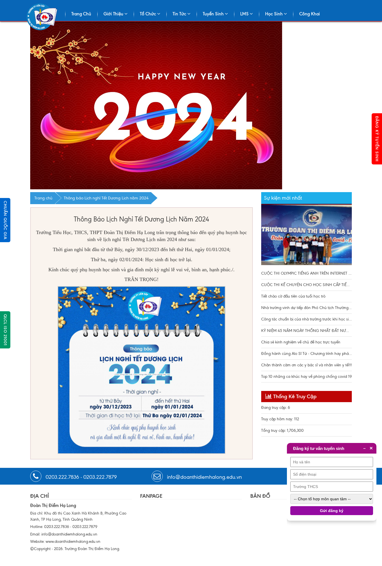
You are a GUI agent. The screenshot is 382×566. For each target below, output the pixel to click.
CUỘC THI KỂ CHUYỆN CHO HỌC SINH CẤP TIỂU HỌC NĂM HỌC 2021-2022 (306, 284)
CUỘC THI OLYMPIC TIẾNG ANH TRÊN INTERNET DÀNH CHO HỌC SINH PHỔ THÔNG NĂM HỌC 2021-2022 (306, 236)
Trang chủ (81, 13)
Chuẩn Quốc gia (5, 220)
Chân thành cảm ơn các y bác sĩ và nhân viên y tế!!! (306, 365)
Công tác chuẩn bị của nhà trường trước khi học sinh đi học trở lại (306, 319)
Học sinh (274, 13)
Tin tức (180, 13)
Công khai (309, 13)
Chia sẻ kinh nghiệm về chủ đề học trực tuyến (300, 342)
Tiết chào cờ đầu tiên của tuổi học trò (293, 296)
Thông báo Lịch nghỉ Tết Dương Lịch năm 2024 (106, 198)
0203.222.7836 (62, 477)
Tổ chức (148, 13)
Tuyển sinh (214, 13)
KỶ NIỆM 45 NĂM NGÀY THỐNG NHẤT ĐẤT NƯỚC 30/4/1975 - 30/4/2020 (306, 330)
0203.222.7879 (100, 477)
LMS (245, 13)
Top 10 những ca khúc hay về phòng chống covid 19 (306, 376)
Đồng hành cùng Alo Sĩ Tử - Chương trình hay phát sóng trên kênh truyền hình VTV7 (306, 353)
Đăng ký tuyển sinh (376, 139)
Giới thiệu (113, 13)
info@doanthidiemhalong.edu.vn (204, 477)
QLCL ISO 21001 (5, 330)
